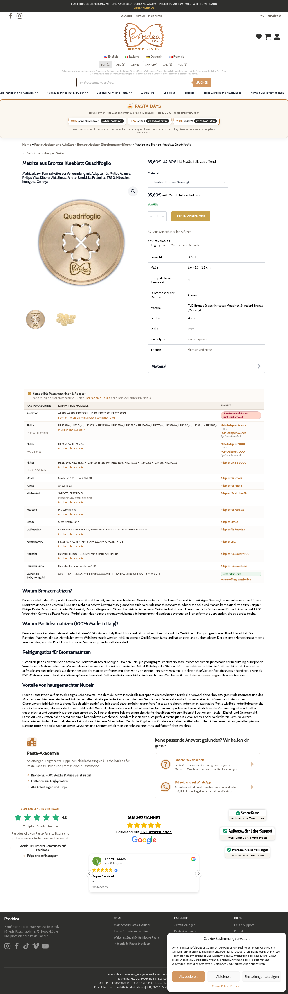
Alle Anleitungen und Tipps (49, 787)
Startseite (126, 15)
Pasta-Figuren (197, 339)
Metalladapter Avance (233, 425)
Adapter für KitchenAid (234, 493)
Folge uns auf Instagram (42, 855)
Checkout (169, 92)
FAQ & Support (244, 925)
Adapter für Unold (231, 478)
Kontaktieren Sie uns (98, 397)
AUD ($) (182, 64)
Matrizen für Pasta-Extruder (132, 925)
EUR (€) (105, 64)
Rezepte (189, 92)
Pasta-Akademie (185, 931)
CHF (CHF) (151, 64)
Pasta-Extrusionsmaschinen (132, 931)
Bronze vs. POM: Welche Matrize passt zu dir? (61, 775)
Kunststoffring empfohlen (236, 579)
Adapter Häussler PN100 (235, 553)
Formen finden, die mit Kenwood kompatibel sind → (88, 417)
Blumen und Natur (200, 350)
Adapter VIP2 (228, 541)
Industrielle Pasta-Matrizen (132, 943)
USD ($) (120, 64)
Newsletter (274, 15)
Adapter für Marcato (232, 509)
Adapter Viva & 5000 (233, 462)
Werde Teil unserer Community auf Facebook (43, 848)
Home (26, 145)
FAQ (262, 15)
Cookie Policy (220, 986)
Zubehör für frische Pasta (112, 92)
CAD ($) (167, 64)
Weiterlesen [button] (100, 887)
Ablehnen (223, 977)
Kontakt (140, 15)
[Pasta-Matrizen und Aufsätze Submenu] (38, 93)
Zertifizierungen (185, 925)
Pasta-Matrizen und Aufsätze (54, 145)
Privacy (234, 986)
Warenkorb (147, 92)
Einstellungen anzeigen (262, 977)
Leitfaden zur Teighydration (49, 781)
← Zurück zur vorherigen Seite (43, 153)
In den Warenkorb (191, 216)
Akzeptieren (188, 977)
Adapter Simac (229, 521)
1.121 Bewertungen (156, 832)
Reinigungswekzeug (203, 675)
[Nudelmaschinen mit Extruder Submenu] (88, 93)
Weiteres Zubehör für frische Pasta (136, 937)
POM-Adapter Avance (233, 434)
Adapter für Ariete (231, 485)
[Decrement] (151, 216)
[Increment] (163, 216)
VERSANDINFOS (144, 7)
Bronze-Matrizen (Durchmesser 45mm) (104, 145)
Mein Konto (155, 15)
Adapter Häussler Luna (234, 566)
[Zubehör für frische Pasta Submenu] (132, 93)
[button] (133, 191)
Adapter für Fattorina (233, 529)
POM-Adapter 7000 (233, 453)
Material (153, 173)
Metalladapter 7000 (233, 444)
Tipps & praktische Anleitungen (222, 92)
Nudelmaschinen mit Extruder (65, 92)
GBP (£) (135, 64)
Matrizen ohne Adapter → (73, 429)
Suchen (202, 82)
